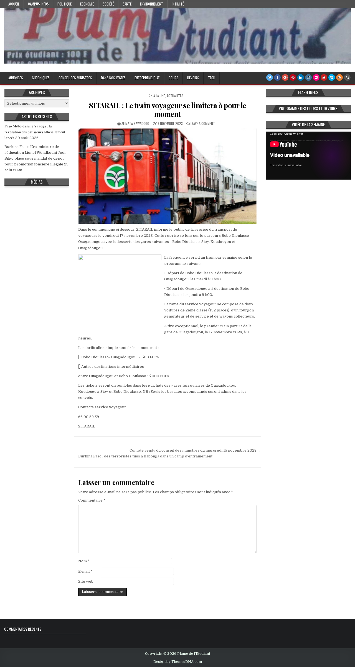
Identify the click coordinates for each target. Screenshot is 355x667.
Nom (84, 561)
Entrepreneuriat (147, 77)
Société (108, 4)
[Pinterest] (293, 77)
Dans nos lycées (113, 77)
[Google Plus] (285, 77)
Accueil (13, 4)
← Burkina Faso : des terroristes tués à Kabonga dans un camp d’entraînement (143, 456)
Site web (85, 581)
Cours (173, 77)
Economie (87, 4)
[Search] (347, 77)
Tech (211, 77)
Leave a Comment (203, 123)
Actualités (175, 95)
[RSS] (339, 77)
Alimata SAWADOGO (135, 123)
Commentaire (91, 500)
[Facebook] (277, 77)
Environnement (151, 4)
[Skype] (331, 77)
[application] (308, 156)
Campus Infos (38, 4)
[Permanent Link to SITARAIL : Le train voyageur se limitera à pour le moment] (167, 176)
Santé (127, 4)
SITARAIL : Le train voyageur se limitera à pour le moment (167, 109)
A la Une (159, 95)
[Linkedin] (300, 77)
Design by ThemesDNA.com (177, 662)
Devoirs (193, 77)
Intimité (178, 4)
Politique (64, 4)
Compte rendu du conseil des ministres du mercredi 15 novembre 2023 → (195, 450)
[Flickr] (316, 77)
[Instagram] (308, 77)
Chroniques (41, 77)
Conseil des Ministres (75, 77)
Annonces (15, 77)
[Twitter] (269, 77)
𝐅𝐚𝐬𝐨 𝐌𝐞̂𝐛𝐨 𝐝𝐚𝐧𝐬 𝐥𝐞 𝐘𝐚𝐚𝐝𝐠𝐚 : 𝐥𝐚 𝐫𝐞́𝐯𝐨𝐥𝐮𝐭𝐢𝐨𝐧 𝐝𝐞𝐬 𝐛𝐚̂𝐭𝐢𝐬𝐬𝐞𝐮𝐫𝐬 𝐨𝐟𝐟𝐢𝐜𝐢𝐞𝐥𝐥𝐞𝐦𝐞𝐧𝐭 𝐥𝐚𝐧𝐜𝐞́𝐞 (34, 132)
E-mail (85, 571)
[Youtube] (324, 77)
